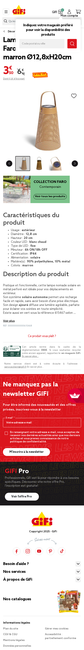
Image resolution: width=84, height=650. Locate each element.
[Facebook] (17, 551)
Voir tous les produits (50, 196)
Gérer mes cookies (56, 628)
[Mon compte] (69, 11)
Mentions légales (14, 640)
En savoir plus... (30, 356)
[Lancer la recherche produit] (5, 21)
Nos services (14, 572)
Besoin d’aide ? (16, 564)
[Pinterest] (50, 551)
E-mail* (10, 418)
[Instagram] (28, 551)
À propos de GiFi (17, 579)
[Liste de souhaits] (74, 96)
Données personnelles (17, 646)
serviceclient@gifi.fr (15, 367)
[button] (60, 11)
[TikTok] (62, 551)
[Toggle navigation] (6, 12)
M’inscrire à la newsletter (26, 452)
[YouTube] (39, 551)
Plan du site (10, 628)
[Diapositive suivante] (75, 163)
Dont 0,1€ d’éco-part (14, 78)
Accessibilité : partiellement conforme (60, 636)
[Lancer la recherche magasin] (72, 43)
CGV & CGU (10, 634)
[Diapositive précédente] (9, 163)
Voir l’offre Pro (21, 496)
